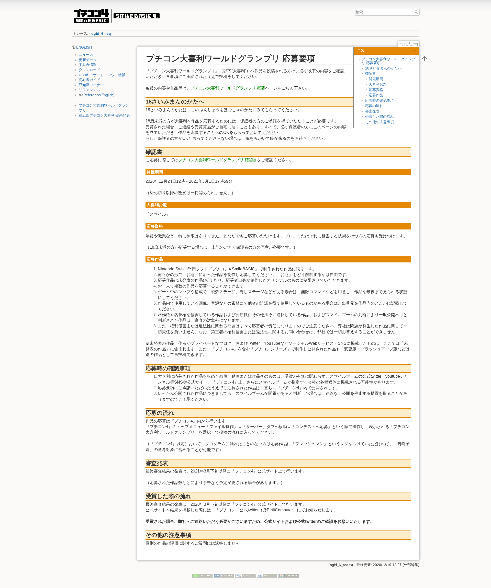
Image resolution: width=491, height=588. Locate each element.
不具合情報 (88, 65)
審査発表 (372, 111)
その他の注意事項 (379, 122)
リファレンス (89, 90)
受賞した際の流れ (379, 116)
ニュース (86, 55)
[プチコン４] (116, 16)
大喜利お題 (378, 84)
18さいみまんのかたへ (383, 68)
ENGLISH (84, 47)
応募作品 (376, 95)
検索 (417, 12)
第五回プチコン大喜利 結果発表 (104, 115)
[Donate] (202, 575)
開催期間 (376, 79)
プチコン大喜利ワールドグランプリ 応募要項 (388, 61)
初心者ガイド (89, 80)
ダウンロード (89, 70)
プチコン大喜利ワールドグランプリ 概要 (228, 88)
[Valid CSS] (267, 575)
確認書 (370, 74)
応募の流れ (374, 106)
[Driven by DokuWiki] (288, 575)
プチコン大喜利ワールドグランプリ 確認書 (217, 160)
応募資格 (376, 90)
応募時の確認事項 (379, 100)
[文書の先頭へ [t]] (424, 58)
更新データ (88, 60)
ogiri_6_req (101, 33)
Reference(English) (99, 95)
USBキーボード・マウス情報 (102, 75)
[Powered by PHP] (224, 575)
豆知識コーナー (91, 85)
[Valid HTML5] (245, 575)
